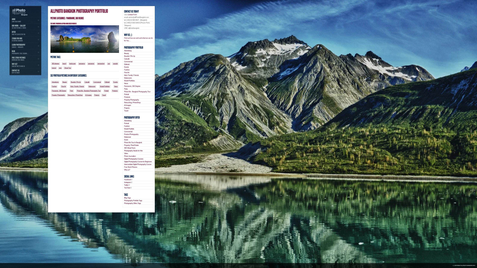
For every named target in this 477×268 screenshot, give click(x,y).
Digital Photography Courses (133, 159)
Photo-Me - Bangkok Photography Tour (88, 91)
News (116, 86)
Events (115, 82)
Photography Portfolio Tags (133, 200)
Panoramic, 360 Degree (59, 91)
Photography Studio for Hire (133, 151)
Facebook (127, 180)
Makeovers (92, 86)
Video (126, 153)
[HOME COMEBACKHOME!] (25, 20)
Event (126, 140)
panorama (82, 64)
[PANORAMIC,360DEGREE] (75, 18)
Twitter (126, 185)
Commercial (97, 82)
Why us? (127, 170)
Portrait (106, 91)
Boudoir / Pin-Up (76, 82)
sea (109, 64)
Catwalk (87, 82)
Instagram (127, 182)
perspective (101, 64)
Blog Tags (127, 198)
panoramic (91, 64)
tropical (54, 68)
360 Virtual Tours (129, 148)
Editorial (107, 82)
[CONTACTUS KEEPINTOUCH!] (25, 71)
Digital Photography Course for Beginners (138, 162)
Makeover (127, 137)
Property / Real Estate (131, 145)
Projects (96, 95)
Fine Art (63, 86)
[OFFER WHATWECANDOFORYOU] (25, 33)
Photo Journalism (130, 156)
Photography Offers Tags (132, 203)
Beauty (64, 82)
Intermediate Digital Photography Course (137, 164)
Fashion (54, 86)
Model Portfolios (105, 86)
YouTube (127, 188)
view (60, 68)
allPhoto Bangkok (466, 265)
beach (64, 64)
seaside (115, 64)
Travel (104, 95)
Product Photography (131, 134)
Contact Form (132, 15)
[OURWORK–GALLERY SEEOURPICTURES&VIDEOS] (25, 27)
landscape (72, 64)
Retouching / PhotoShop (75, 95)
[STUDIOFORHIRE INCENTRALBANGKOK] (25, 39)
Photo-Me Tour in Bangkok (133, 142)
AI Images (88, 95)
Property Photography (58, 95)
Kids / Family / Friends (77, 86)
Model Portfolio (129, 129)
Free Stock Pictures (130, 167)
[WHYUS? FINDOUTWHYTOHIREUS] (25, 65)
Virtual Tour (67, 68)
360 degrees (55, 64)
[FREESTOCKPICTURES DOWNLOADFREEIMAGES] (25, 59)
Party (71, 91)
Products (115, 91)
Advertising (55, 82)
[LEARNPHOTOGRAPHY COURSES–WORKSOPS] (25, 46)
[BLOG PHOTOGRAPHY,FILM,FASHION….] (25, 52)
